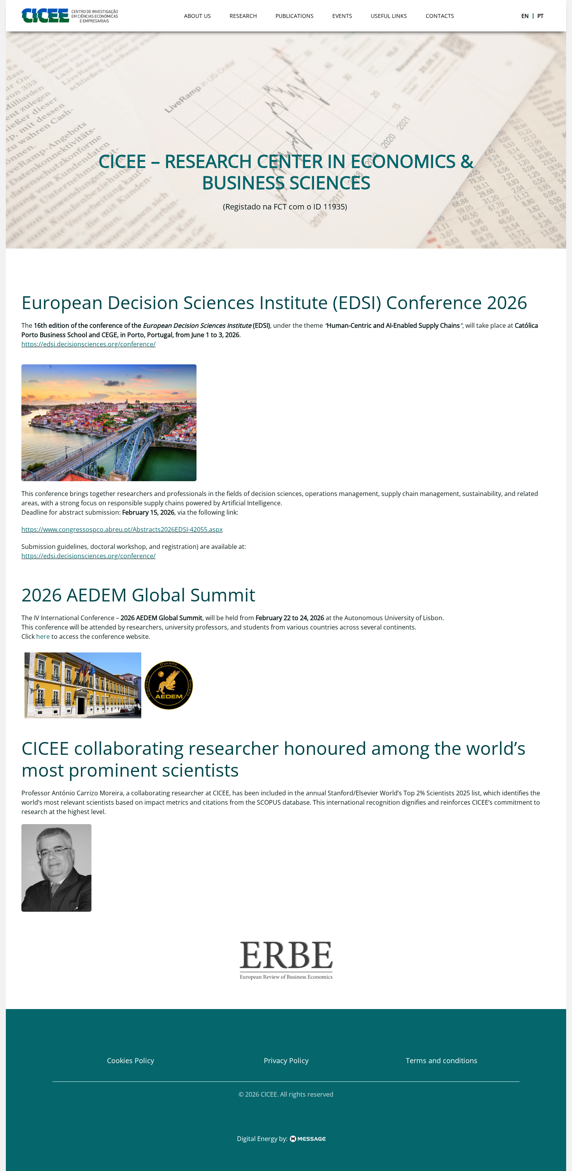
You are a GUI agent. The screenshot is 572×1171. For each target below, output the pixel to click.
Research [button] (243, 15)
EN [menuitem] (525, 16)
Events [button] (342, 15)
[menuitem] (525, 16)
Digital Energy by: (263, 1138)
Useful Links (389, 15)
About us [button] (197, 15)
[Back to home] (71, 15)
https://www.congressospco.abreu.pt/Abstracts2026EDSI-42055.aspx (122, 529)
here (43, 636)
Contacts (440, 15)
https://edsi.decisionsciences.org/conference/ (88, 344)
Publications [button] (294, 15)
